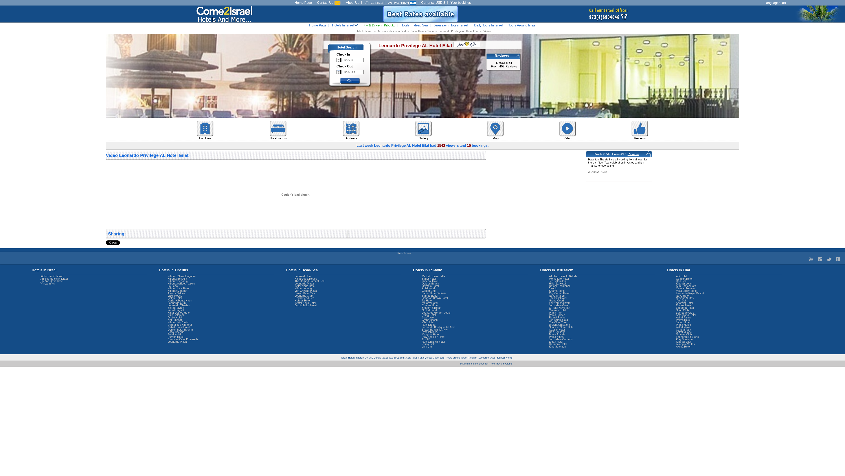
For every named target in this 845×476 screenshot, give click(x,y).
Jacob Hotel (683, 322)
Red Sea (681, 281)
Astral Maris (683, 327)
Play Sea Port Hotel (433, 336)
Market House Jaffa (433, 276)
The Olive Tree (558, 322)
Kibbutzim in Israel (51, 276)
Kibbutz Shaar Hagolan (182, 276)
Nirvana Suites (685, 298)
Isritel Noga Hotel (305, 286)
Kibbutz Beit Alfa (177, 278)
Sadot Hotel (429, 278)
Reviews (633, 154)
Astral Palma (683, 317)
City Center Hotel (559, 293)
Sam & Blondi (430, 295)
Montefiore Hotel (559, 278)
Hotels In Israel (343, 25)
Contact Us (325, 2)
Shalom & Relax (431, 307)
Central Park (683, 329)
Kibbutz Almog (303, 288)
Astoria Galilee (176, 293)
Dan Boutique (557, 332)
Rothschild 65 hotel (433, 341)
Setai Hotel (174, 334)
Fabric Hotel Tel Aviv (434, 293)
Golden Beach (430, 283)
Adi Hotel (681, 276)
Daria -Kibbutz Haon (180, 300)
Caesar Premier (685, 288)
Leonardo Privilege (687, 336)
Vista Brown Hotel (686, 290)
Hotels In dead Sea (414, 25)
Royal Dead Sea (304, 298)
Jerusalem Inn (557, 281)
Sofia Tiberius (176, 332)
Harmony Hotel (558, 344)
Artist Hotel (428, 288)
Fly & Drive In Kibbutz (379, 25)
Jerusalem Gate (558, 305)
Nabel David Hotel (179, 327)
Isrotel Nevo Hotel (305, 303)
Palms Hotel (683, 320)
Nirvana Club (684, 334)
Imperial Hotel (430, 281)
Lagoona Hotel (685, 307)
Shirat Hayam (176, 307)
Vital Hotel (428, 322)
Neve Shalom (557, 295)
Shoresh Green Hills (561, 327)
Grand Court (556, 300)
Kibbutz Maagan (177, 290)
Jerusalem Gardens (561, 339)
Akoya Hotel (683, 346)
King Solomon (557, 346)
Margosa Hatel (430, 334)
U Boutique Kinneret (180, 324)
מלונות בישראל (399, 2)
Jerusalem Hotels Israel (451, 25)
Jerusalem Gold (558, 320)
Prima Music (683, 324)
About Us (352, 2)
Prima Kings (556, 336)
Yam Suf (681, 300)
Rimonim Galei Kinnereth (183, 339)
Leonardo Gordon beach (436, 312)
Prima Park (555, 312)
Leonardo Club (685, 312)
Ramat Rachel (557, 317)
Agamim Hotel (684, 303)
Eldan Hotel (556, 341)
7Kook (553, 288)
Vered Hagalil (176, 310)
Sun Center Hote (686, 286)
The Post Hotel (558, 298)
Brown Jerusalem (559, 324)
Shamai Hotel (557, 290)
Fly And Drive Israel (52, 281)
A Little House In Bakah (563, 276)
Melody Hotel (430, 303)
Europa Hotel (176, 336)
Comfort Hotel (684, 278)
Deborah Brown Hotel (435, 298)
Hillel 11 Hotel (557, 283)
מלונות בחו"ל (374, 2)
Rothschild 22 (430, 332)
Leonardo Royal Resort (690, 293)
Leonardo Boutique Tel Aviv (438, 327)
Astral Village (684, 332)
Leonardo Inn (303, 276)
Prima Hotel (429, 315)
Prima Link (428, 344)
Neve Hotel (682, 295)
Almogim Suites (685, 344)
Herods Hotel (302, 300)
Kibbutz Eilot (683, 341)
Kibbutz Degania (178, 281)
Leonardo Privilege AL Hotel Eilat (458, 31)
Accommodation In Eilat (392, 31)
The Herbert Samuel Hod (310, 281)
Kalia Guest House (306, 278)
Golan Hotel (175, 298)
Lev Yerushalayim (559, 303)
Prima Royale (557, 334)
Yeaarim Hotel (557, 310)
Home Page (303, 2)
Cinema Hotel (430, 305)
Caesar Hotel (557, 329)
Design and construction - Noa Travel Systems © (486, 363)
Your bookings (460, 2)
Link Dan (427, 346)
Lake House (175, 295)
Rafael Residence (560, 286)
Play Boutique (684, 339)
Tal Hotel (427, 300)
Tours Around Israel (522, 25)
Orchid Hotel (429, 310)
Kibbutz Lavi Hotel (178, 288)
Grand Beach (430, 320)
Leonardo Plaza (304, 283)
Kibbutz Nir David (178, 322)
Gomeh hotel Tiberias (180, 329)
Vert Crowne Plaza (306, 290)
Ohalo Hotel (175, 317)
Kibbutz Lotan (684, 283)
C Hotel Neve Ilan (559, 307)
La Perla (173, 286)
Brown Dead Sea (305, 293)
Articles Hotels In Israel (54, 278)
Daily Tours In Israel (488, 25)
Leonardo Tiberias (179, 305)
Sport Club (682, 310)
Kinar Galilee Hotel (179, 312)
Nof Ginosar (175, 320)
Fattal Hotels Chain (422, 31)
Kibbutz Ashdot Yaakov (181, 283)
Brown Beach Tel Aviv (435, 329)
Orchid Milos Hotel (306, 305)
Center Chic (429, 290)
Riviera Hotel (684, 305)
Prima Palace (557, 315)
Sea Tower (428, 317)
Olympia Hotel (430, 286)
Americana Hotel (686, 315)
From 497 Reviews (504, 64)
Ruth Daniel (429, 324)
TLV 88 (426, 339)
